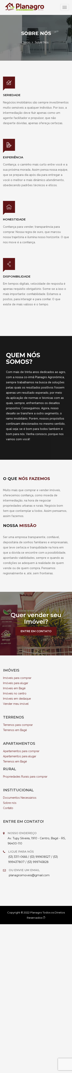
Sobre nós (9, 802)
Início (26, 42)
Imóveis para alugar (15, 683)
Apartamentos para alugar (19, 756)
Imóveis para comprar (17, 678)
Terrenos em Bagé (15, 730)
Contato (8, 808)
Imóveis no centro (14, 693)
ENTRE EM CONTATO (36, 631)
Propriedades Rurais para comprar (25, 776)
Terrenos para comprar (18, 724)
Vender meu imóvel (16, 703)
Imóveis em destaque (17, 698)
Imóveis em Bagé (14, 688)
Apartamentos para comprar (21, 751)
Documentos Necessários (19, 797)
